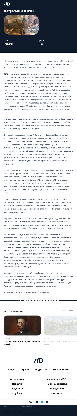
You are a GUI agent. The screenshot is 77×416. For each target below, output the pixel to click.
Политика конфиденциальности (13, 412)
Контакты (56, 393)
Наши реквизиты (57, 383)
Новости (17, 383)
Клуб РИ (17, 393)
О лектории (17, 379)
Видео (11, 369)
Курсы (25, 369)
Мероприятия (61, 369)
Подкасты (41, 369)
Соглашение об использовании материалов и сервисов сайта (22, 414)
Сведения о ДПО (56, 379)
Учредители (57, 388)
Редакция (17, 388)
